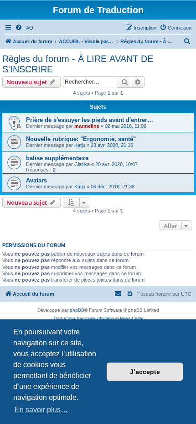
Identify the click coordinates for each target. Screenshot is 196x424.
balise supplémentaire (57, 158)
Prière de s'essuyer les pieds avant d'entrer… (89, 119)
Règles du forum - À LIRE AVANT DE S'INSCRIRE (77, 64)
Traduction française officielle (83, 318)
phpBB (77, 310)
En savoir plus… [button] (41, 410)
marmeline (86, 126)
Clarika (82, 164)
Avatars (36, 180)
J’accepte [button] (145, 371)
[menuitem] (24, 27)
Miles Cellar (132, 318)
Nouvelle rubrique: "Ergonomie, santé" (81, 139)
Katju (79, 145)
